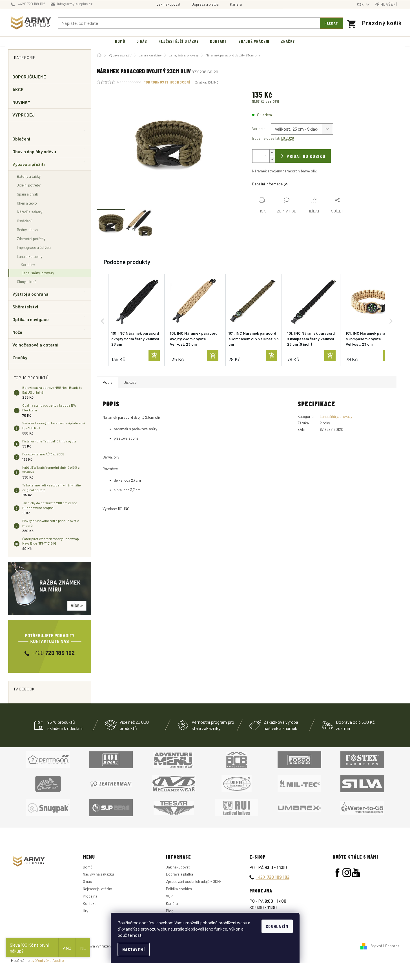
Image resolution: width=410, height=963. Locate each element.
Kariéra (236, 4)
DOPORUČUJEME (29, 76)
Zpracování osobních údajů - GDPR (193, 881)
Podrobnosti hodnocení (167, 82)
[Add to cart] (154, 355)
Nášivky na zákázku (98, 874)
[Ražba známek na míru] (49, 588)
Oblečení (21, 138)
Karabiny (28, 264)
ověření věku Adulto (47, 960)
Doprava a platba (205, 4)
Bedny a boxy (27, 229)
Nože (17, 332)
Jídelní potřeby (29, 185)
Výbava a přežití (28, 164)
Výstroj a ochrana (30, 294)
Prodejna (90, 896)
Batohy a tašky (29, 176)
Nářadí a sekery (29, 211)
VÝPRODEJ (23, 114)
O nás (87, 881)
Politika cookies (179, 889)
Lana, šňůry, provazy (38, 273)
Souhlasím (277, 926)
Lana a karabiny (29, 256)
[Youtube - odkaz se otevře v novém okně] (356, 872)
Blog (169, 911)
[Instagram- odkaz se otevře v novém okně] (346, 872)
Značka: (207, 82)
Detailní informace (267, 183)
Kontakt (89, 903)
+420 (272, 876)
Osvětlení (24, 220)
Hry (85, 911)
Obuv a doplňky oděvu (34, 151)
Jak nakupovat (168, 4)
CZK (361, 4)
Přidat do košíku (306, 156)
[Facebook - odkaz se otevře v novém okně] (337, 872)
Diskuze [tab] (130, 382)
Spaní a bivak (27, 194)
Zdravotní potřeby (31, 238)
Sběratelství (25, 306)
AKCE (17, 89)
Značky (19, 357)
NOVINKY (21, 102)
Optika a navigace (30, 319)
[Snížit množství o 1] (272, 159)
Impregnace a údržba (34, 247)
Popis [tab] (107, 382)
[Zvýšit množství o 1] (272, 153)
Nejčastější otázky (97, 889)
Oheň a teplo (27, 203)
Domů (87, 867)
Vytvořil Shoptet (385, 945)
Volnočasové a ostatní (35, 344)
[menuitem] (120, 41)
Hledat (331, 23)
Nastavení (133, 949)
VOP (169, 896)
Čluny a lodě (26, 281)
